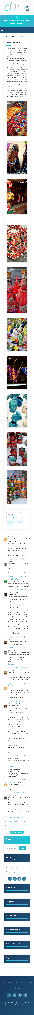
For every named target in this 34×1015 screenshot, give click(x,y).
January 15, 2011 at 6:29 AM (17, 701)
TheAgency (11, 872)
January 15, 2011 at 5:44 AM (16, 683)
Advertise (17, 988)
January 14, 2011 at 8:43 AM (16, 559)
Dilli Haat (20, 521)
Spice (9, 670)
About (10, 982)
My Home (23, 982)
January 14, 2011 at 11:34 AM (17, 577)
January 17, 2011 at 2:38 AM (16, 780)
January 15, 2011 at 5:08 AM (17, 668)
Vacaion (9, 524)
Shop (16, 982)
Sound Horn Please (14, 579)
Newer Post (9, 821)
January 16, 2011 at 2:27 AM (16, 756)
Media (30, 982)
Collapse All (18, 832)
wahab (10, 650)
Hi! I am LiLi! (11, 592)
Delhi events (10, 521)
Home (18, 821)
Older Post (25, 821)
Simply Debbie (12, 703)
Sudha (10, 639)
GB (9, 561)
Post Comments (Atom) (20, 825)
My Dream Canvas (14, 867)
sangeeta (11, 795)
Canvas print (12, 664)
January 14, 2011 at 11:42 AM (17, 590)
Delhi (14, 517)
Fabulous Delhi (13, 42)
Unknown (11, 536)
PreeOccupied (12, 782)
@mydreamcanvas (17, 24)
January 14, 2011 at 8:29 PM (16, 637)
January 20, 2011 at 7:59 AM (17, 793)
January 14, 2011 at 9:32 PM (16, 648)
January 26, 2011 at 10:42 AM (17, 818)
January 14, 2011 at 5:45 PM (16, 605)
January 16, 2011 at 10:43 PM (17, 767)
